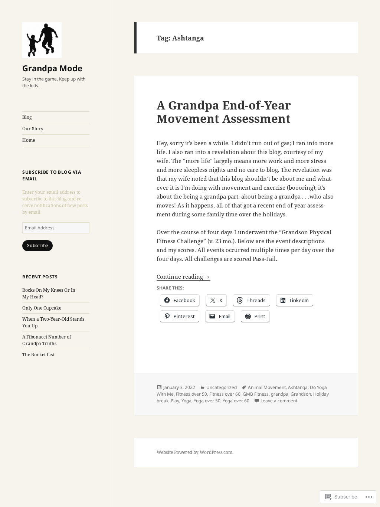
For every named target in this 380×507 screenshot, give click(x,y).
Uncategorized (221, 387)
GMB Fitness (256, 394)
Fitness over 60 (224, 394)
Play (175, 401)
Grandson (301, 394)
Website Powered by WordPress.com (194, 452)
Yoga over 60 (236, 401)
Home (28, 140)
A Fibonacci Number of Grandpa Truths (46, 340)
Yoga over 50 (207, 401)
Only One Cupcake (41, 308)
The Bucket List (38, 354)
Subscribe (37, 245)
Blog (27, 117)
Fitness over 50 (191, 394)
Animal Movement (267, 387)
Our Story (32, 128)
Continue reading (180, 276)
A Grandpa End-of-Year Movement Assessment (224, 111)
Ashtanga (298, 387)
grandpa (279, 394)
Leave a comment (279, 401)
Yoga (186, 401)
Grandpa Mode (52, 67)
